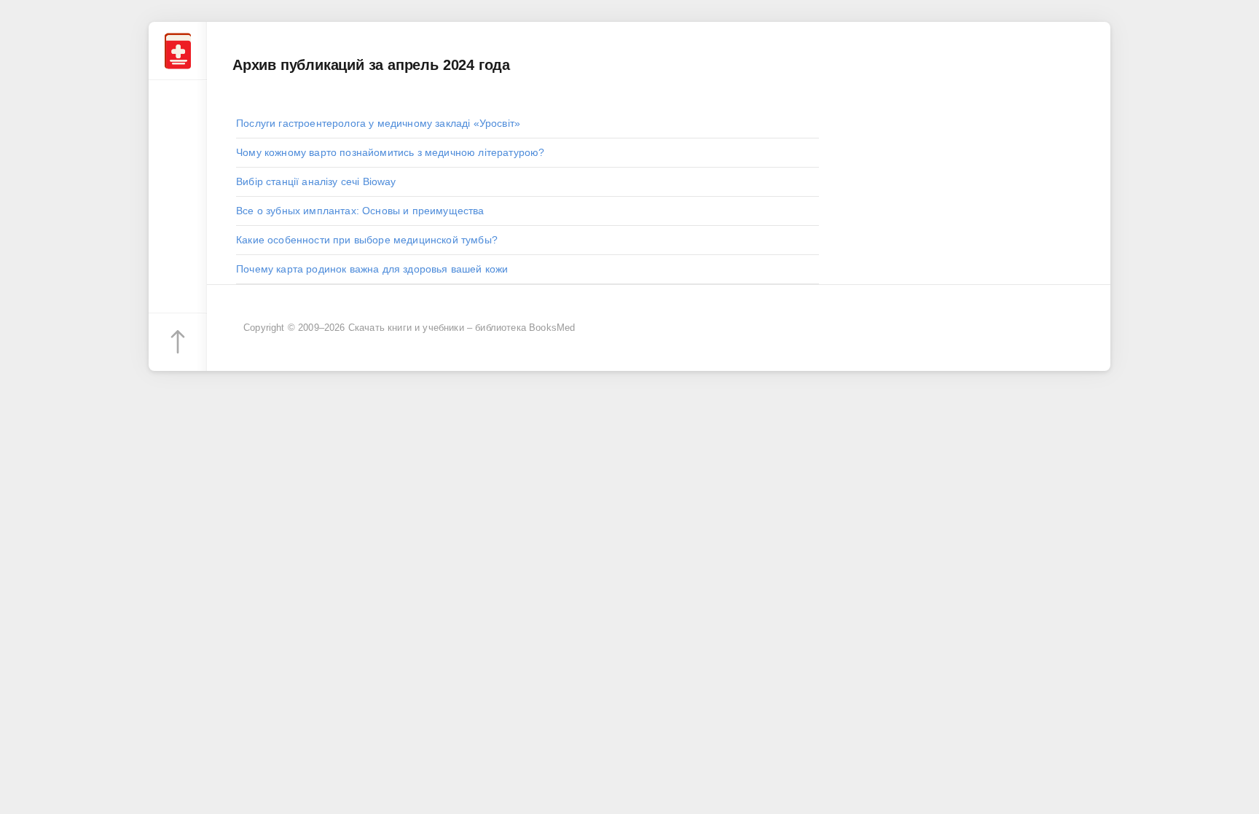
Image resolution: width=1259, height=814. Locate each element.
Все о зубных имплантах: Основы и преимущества (360, 210)
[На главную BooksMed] (178, 51)
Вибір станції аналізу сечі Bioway (316, 181)
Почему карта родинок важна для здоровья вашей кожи (372, 269)
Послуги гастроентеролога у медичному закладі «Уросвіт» (378, 123)
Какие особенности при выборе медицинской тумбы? (367, 240)
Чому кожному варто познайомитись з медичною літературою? (390, 152)
